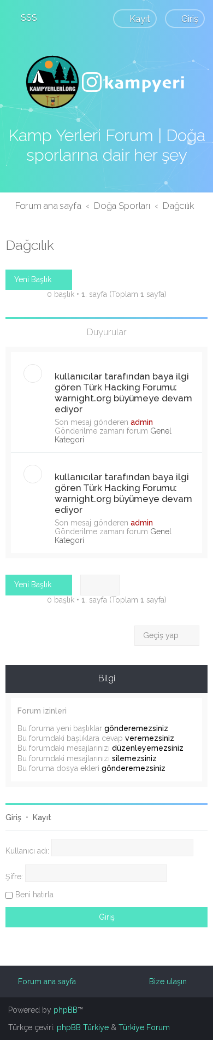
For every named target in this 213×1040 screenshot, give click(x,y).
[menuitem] (24, 17)
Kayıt (42, 817)
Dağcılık (29, 245)
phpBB (66, 1010)
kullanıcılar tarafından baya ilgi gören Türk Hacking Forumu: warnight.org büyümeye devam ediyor (123, 392)
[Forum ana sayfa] (106, 82)
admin (142, 422)
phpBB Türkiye (83, 1027)
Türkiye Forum (144, 1027)
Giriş (13, 817)
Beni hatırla (34, 894)
